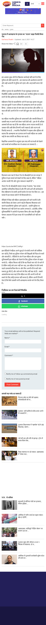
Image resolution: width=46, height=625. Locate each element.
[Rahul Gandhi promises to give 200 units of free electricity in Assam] (9, 505)
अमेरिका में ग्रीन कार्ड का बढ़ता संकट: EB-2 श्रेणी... (30, 516)
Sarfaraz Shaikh (8, 39)
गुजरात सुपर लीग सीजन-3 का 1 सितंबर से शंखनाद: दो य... (29, 543)
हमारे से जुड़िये (10, 600)
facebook (24, 301)
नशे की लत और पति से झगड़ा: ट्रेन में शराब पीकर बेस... (30, 439)
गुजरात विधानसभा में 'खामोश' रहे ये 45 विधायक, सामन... (31, 426)
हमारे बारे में (10, 610)
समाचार (6, 29)
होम (2, 29)
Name (7, 338)
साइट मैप (39, 610)
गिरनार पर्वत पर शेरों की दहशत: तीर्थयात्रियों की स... (28, 398)
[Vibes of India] (11, 4)
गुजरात (11, 29)
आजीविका (17, 610)
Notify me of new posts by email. (18, 379)
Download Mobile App (23, 619)
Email (7, 347)
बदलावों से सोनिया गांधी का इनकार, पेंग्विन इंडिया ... (29, 502)
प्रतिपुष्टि (24, 610)
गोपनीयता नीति (31, 610)
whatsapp (24, 306)
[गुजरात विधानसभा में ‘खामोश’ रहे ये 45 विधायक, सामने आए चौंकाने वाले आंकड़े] (9, 428)
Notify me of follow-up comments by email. (22, 374)
